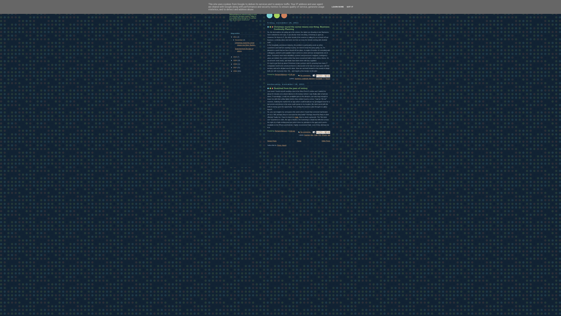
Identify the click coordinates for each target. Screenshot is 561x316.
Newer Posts (272, 141)
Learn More (338, 7)
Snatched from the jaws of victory (291, 88)
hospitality (319, 78)
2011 (235, 37)
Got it (350, 7)
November (239, 40)
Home (299, 141)
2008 (235, 64)
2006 (235, 71)
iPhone (324, 135)
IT (324, 78)
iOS (319, 135)
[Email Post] (313, 75)
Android (307, 135)
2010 (235, 57)
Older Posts (326, 141)
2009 (235, 60)
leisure (327, 78)
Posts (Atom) (281, 145)
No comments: (305, 75)
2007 (235, 67)
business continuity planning (305, 78)
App (311, 135)
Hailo (296, 117)
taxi (329, 135)
